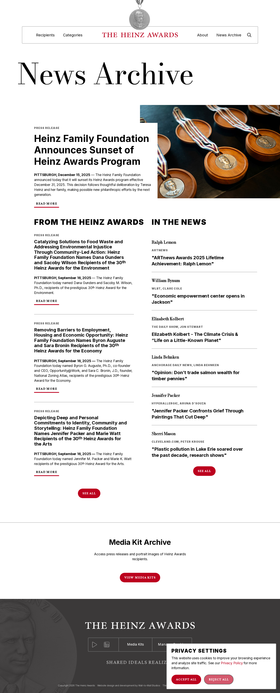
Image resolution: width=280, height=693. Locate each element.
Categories (72, 35)
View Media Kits (139, 577)
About (202, 35)
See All (89, 493)
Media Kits (135, 644)
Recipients (45, 35)
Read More (46, 203)
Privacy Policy (232, 663)
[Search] (249, 35)
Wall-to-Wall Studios (149, 685)
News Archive (228, 35)
